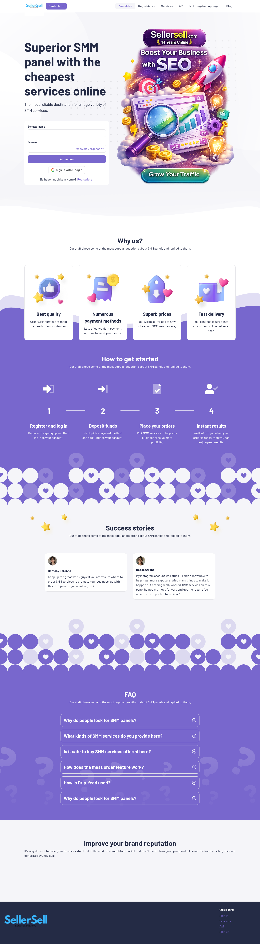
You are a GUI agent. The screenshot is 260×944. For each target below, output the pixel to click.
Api (221, 926)
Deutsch (54, 6)
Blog (229, 6)
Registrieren (146, 6)
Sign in (223, 915)
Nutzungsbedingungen (204, 6)
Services (167, 6)
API (181, 6)
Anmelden (125, 6)
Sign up (224, 931)
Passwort (33, 142)
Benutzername (36, 126)
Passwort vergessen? (89, 148)
